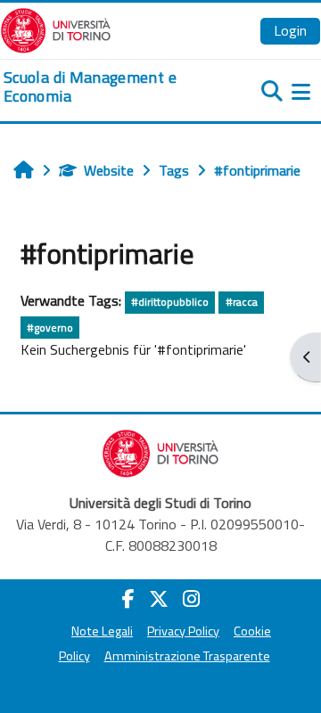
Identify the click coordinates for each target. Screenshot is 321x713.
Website (109, 170)
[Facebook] (128, 599)
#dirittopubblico (170, 301)
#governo (50, 327)
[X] (159, 599)
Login (290, 30)
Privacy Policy (183, 631)
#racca (242, 301)
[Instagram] (191, 599)
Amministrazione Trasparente (187, 656)
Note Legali (102, 631)
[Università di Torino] (55, 28)
